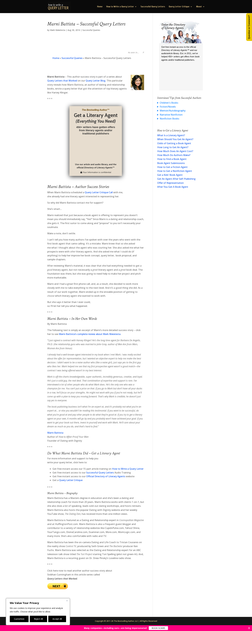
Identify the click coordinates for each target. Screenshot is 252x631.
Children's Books (169, 102)
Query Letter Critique (179, 7)
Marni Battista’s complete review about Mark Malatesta (89, 334)
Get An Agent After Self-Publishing (176, 178)
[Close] (67, 600)
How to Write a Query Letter (120, 7)
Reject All (38, 618)
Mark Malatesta (57, 30)
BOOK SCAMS (158, 628)
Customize (19, 618)
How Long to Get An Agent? (172, 147)
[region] (38, 611)
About (199, 7)
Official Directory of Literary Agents (105, 476)
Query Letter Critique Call (99, 192)
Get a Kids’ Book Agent (170, 174)
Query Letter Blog (95, 80)
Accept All (57, 618)
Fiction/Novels (168, 106)
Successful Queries (91, 30)
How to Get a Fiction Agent (172, 167)
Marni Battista (55, 432)
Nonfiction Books (169, 118)
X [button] (249, 628)
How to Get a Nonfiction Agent (174, 171)
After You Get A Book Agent (172, 186)
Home (100, 7)
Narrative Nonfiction (171, 114)
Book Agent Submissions (171, 163)
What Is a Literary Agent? (171, 135)
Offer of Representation (170, 182)
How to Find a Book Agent (172, 159)
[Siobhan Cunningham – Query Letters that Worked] (57, 587)
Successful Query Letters (153, 7)
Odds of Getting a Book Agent (174, 143)
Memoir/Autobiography (173, 110)
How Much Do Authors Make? (173, 155)
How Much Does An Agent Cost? (175, 151)
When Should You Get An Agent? (175, 139)
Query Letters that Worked (62, 80)
